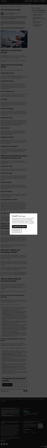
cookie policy (31, 223)
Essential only (16, 231)
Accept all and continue (19, 226)
